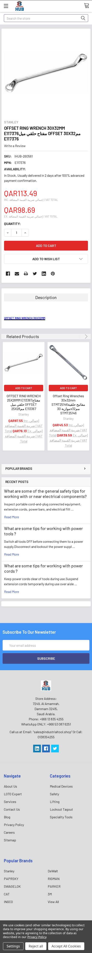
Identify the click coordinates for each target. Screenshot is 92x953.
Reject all (36, 946)
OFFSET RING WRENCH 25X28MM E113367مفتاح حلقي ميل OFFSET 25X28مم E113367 (24, 402)
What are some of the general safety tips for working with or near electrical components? (45, 493)
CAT (7, 894)
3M (50, 894)
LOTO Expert (13, 794)
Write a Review (15, 146)
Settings (13, 946)
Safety (54, 794)
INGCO (8, 902)
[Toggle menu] (6, 6)
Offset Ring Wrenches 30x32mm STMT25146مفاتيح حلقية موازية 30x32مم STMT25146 (68, 404)
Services (10, 802)
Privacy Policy (14, 825)
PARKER (54, 886)
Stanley (9, 871)
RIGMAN (53, 879)
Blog (7, 817)
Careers (9, 832)
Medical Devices (61, 786)
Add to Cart (23, 388)
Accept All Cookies (66, 946)
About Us (10, 786)
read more (11, 517)
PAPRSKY (11, 879)
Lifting (54, 802)
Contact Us (12, 809)
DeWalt (53, 871)
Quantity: (12, 224)
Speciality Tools (61, 817)
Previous (80, 336)
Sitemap (10, 840)
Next (85, 336)
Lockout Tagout (61, 809)
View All (53, 902)
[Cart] (88, 6)
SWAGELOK (12, 886)
